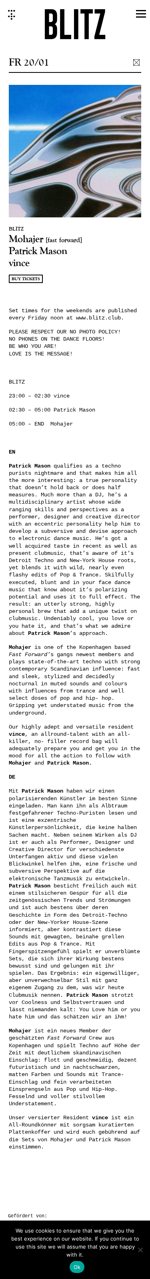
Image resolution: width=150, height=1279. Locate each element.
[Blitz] (75, 27)
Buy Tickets (26, 279)
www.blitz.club (98, 318)
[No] (140, 1250)
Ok (77, 1267)
